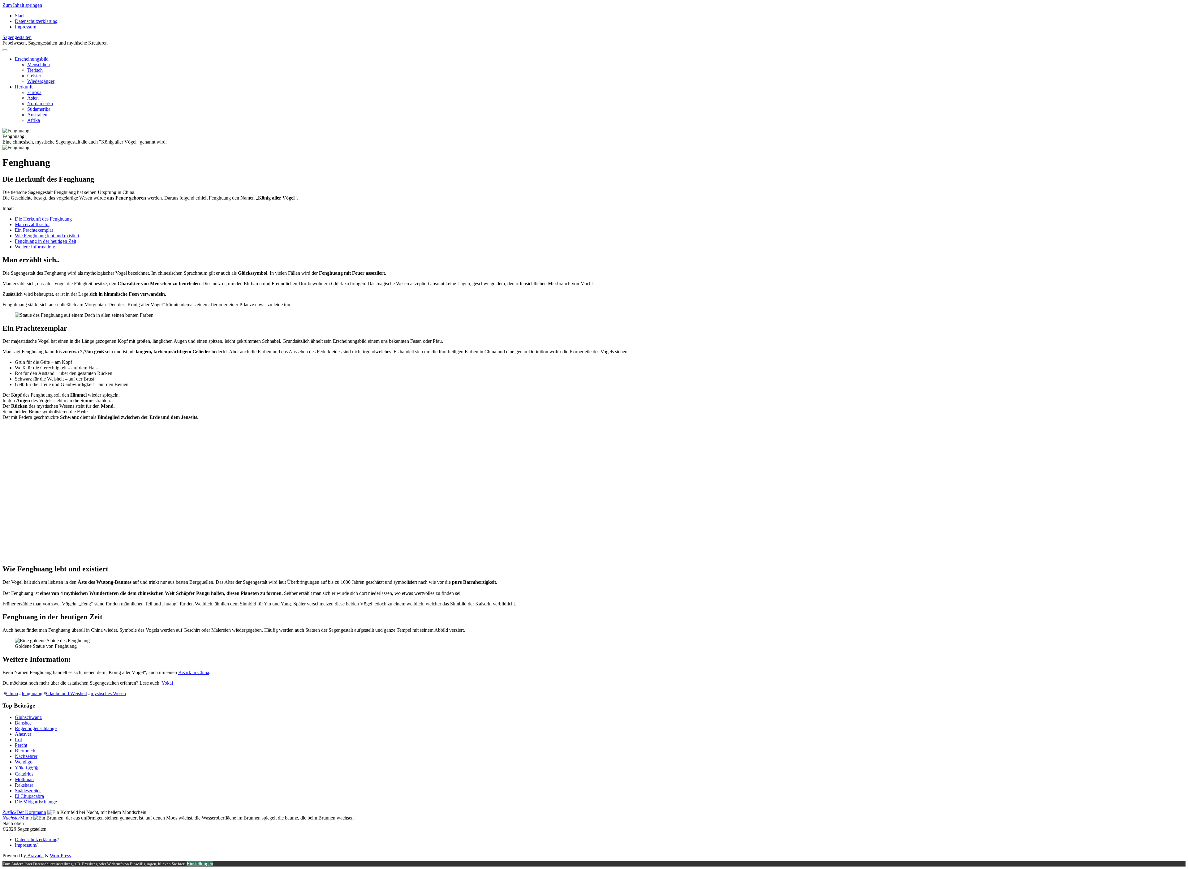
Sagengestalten (17, 37)
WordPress (60, 855)
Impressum (25, 845)
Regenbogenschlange (36, 728)
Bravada (35, 855)
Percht (21, 745)
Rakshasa (24, 785)
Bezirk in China (193, 672)
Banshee (23, 722)
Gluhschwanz (28, 717)
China (12, 693)
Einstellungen (200, 863)
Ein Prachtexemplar (34, 230)
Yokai (167, 683)
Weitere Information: (35, 246)
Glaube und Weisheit (66, 693)
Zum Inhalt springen (22, 5)
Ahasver (23, 734)
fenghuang (32, 693)
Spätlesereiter (28, 790)
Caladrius (24, 774)
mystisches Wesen (108, 693)
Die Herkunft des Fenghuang (43, 219)
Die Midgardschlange (36, 801)
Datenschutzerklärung (36, 839)
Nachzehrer (26, 756)
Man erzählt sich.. (32, 224)
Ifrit (18, 739)
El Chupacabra (29, 796)
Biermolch (25, 750)
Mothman (24, 779)
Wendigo (23, 761)
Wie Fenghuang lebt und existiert (47, 235)
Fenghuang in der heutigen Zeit (45, 241)
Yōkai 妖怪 (26, 767)
